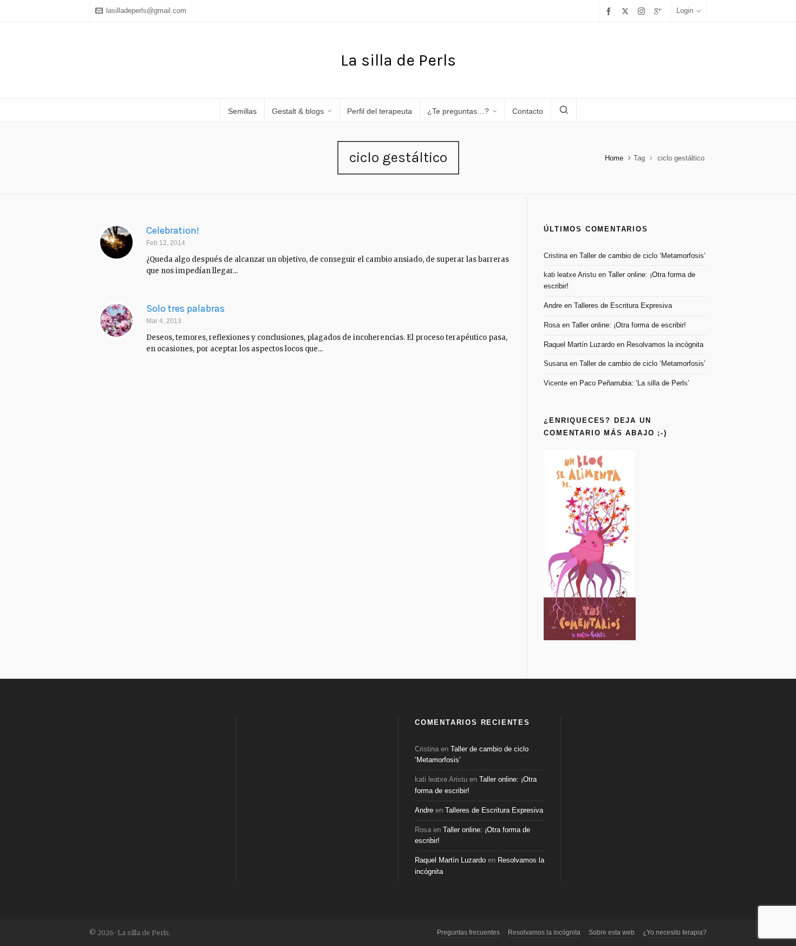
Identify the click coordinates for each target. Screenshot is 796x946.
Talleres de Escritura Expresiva (623, 305)
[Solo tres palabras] (116, 320)
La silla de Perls (398, 60)
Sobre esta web (612, 932)
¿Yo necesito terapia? (675, 932)
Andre (553, 305)
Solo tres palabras (185, 308)
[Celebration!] (116, 242)
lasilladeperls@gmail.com (146, 11)
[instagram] (643, 11)
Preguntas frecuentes (468, 932)
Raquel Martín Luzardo (579, 344)
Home (614, 158)
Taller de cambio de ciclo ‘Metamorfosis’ (642, 256)
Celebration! (172, 230)
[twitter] (627, 11)
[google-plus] (659, 11)
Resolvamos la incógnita (665, 344)
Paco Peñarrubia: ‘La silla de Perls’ (634, 383)
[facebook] (610, 11)
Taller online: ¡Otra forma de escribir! (629, 325)
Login (684, 11)
